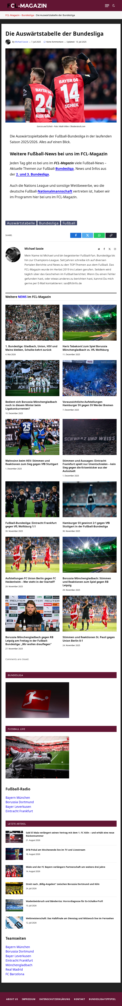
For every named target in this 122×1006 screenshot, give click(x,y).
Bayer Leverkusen (18, 807)
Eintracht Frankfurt (19, 811)
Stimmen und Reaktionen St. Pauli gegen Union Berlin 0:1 (89, 639)
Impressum (28, 999)
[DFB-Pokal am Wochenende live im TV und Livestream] (14, 854)
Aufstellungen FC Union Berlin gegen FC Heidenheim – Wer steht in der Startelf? (30, 580)
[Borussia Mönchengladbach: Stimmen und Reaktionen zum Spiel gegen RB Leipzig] (90, 555)
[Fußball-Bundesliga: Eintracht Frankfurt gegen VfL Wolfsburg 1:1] (32, 499)
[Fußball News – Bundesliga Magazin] (27, 5)
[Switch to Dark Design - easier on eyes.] (113, 5)
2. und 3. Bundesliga (32, 174)
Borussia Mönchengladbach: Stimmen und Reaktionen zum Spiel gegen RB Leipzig (87, 582)
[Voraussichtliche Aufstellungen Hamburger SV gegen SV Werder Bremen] (90, 378)
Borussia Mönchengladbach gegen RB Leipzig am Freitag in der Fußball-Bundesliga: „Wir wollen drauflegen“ (29, 641)
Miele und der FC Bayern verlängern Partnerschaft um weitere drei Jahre (65, 866)
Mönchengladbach (19, 965)
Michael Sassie (21, 41)
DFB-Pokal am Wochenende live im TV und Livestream (55, 849)
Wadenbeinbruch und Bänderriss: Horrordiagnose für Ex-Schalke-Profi (64, 901)
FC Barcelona (15, 974)
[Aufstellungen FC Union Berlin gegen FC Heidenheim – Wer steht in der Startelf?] (32, 555)
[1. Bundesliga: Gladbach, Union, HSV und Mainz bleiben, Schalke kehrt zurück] (32, 323)
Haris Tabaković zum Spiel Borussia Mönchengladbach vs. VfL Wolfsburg (86, 348)
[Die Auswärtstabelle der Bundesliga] (61, 121)
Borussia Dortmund (20, 802)
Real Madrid (14, 969)
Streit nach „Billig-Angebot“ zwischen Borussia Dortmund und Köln (62, 884)
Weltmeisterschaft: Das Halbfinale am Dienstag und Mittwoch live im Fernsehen (70, 918)
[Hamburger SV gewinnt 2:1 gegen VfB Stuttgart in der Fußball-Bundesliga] (90, 499)
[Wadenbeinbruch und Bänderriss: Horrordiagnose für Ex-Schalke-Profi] (14, 905)
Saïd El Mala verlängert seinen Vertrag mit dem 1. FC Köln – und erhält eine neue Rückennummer (70, 834)
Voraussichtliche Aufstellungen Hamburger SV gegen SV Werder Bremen (88, 403)
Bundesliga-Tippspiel (102, 999)
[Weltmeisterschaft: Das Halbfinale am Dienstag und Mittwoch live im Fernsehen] (14, 922)
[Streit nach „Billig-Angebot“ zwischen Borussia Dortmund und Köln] (14, 888)
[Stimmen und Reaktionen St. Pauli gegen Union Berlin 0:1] (90, 614)
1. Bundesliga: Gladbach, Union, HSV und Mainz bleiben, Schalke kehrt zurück (31, 348)
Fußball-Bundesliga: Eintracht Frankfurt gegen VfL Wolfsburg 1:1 (31, 524)
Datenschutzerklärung (54, 999)
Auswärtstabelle (21, 223)
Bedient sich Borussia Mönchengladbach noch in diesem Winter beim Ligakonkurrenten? (31, 405)
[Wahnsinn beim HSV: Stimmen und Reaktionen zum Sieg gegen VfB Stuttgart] (32, 437)
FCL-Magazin (12, 15)
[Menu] (107, 5)
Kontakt (79, 999)
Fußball (69, 223)
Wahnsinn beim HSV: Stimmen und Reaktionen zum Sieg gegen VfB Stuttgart (31, 462)
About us (12, 999)
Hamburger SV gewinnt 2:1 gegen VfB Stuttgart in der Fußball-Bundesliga (86, 524)
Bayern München (18, 798)
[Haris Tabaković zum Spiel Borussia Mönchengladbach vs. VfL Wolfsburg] (90, 323)
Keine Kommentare (54, 41)
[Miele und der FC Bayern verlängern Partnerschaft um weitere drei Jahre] (14, 871)
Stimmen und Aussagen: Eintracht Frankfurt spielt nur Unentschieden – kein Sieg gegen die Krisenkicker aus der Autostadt (89, 466)
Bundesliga (28, 15)
